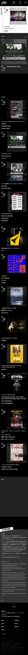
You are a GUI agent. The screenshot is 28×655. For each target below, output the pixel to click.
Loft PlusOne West (4, 647)
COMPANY (3, 633)
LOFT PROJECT (4, 641)
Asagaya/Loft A (15, 645)
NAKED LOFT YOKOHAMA (5, 645)
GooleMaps (3, 614)
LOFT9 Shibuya (13, 647)
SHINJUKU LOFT (12, 641)
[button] (1, 48)
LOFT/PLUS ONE (16, 643)
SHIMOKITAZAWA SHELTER (6, 643)
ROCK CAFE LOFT (21, 647)
